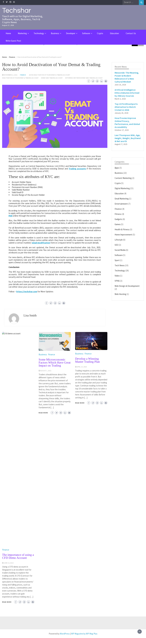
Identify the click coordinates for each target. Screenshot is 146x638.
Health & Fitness (122, 229)
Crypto (100, 33)
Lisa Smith (30, 315)
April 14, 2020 (82, 367)
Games (118, 224)
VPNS (117, 280)
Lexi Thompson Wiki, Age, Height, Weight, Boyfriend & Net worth (128, 138)
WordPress (65, 633)
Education (114, 33)
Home (8, 33)
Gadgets (118, 219)
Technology (39, 33)
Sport (117, 260)
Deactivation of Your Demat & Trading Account (20, 78)
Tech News (120, 265)
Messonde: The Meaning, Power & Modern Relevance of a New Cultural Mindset (127, 77)
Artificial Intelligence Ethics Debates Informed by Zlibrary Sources (127, 92)
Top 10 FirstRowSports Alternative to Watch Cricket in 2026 (126, 106)
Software (86, 33)
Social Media (120, 250)
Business (55, 33)
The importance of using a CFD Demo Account (18, 556)
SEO (116, 244)
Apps (117, 167)
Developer (70, 33)
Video (117, 275)
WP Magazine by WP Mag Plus (84, 633)
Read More (7, 602)
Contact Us (131, 33)
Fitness (118, 214)
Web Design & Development (127, 286)
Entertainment (121, 203)
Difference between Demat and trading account (84, 78)
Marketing (22, 33)
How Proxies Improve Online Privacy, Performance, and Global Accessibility (127, 122)
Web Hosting (120, 294)
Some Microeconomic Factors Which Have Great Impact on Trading (55, 362)
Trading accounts (77, 168)
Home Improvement (123, 234)
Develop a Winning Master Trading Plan (87, 360)
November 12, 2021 (11, 75)
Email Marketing (122, 198)
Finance (23, 75)
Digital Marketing (122, 188)
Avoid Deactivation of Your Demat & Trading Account (49, 75)
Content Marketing (123, 178)
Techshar (16, 10)
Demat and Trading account (52, 78)
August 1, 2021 (45, 371)
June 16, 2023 (9, 563)
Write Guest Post (13, 40)
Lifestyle (119, 239)
